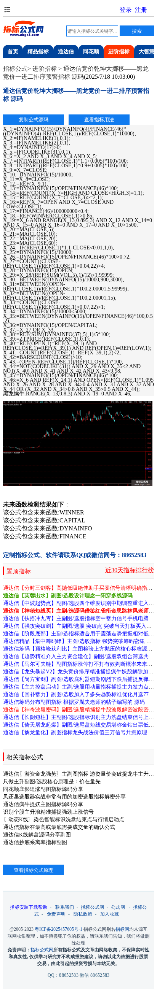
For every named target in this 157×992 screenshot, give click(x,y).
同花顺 (91, 51)
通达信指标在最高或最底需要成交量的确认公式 (59, 827)
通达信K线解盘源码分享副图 (37, 835)
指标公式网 (92, 907)
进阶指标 (119, 51)
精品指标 (38, 51)
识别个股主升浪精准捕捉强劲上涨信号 (48, 812)
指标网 (122, 929)
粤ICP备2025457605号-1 (58, 929)
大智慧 (147, 51)
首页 (13, 51)
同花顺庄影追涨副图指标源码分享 (43, 789)
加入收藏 (109, 914)
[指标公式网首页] (24, 35)
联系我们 (64, 907)
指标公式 (15, 68)
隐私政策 (83, 914)
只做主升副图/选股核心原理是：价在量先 (52, 781)
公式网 (118, 907)
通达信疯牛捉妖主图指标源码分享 (43, 804)
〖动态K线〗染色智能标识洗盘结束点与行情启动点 (63, 819)
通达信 (66, 51)
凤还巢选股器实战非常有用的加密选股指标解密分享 (64, 797)
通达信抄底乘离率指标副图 (35, 842)
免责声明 (56, 914)
